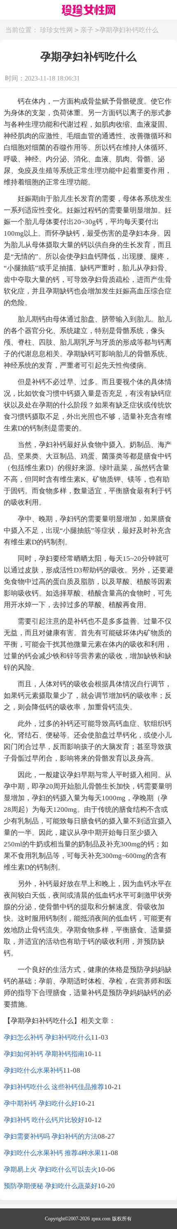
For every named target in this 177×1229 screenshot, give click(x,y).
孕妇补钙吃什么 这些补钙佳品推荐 (54, 1086)
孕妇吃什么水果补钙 (33, 1070)
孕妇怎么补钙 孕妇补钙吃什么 (47, 1037)
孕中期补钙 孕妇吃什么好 (41, 1103)
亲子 (86, 29)
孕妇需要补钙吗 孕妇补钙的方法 (51, 1136)
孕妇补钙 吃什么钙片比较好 (44, 1119)
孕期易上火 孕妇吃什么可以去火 (51, 1169)
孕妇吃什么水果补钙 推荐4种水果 (52, 1152)
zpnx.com (100, 1219)
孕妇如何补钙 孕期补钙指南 (44, 1053)
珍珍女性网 (56, 29)
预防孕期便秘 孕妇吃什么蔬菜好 (51, 1185)
